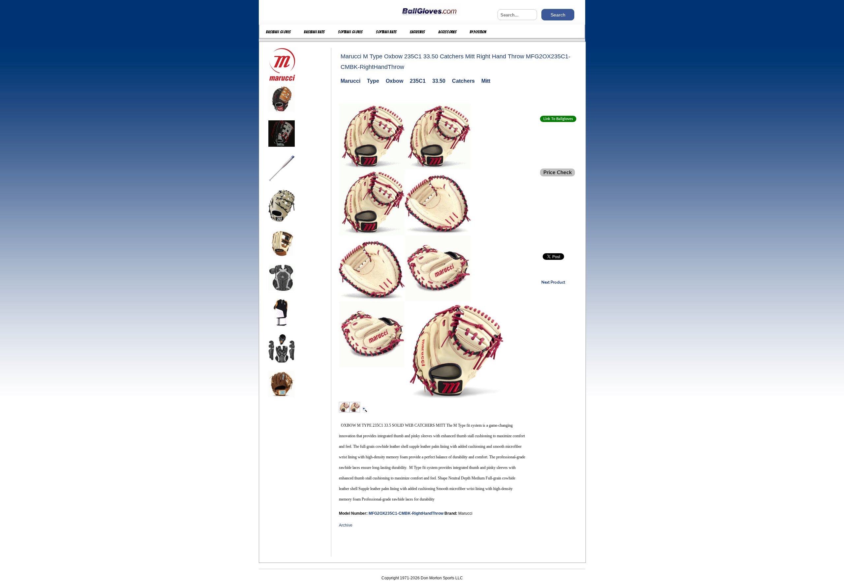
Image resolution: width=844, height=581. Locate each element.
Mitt (485, 81)
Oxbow (394, 81)
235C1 (418, 81)
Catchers (463, 81)
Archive (345, 525)
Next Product (553, 282)
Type (373, 81)
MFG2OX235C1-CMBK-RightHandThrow (406, 513)
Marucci (350, 81)
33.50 (438, 81)
